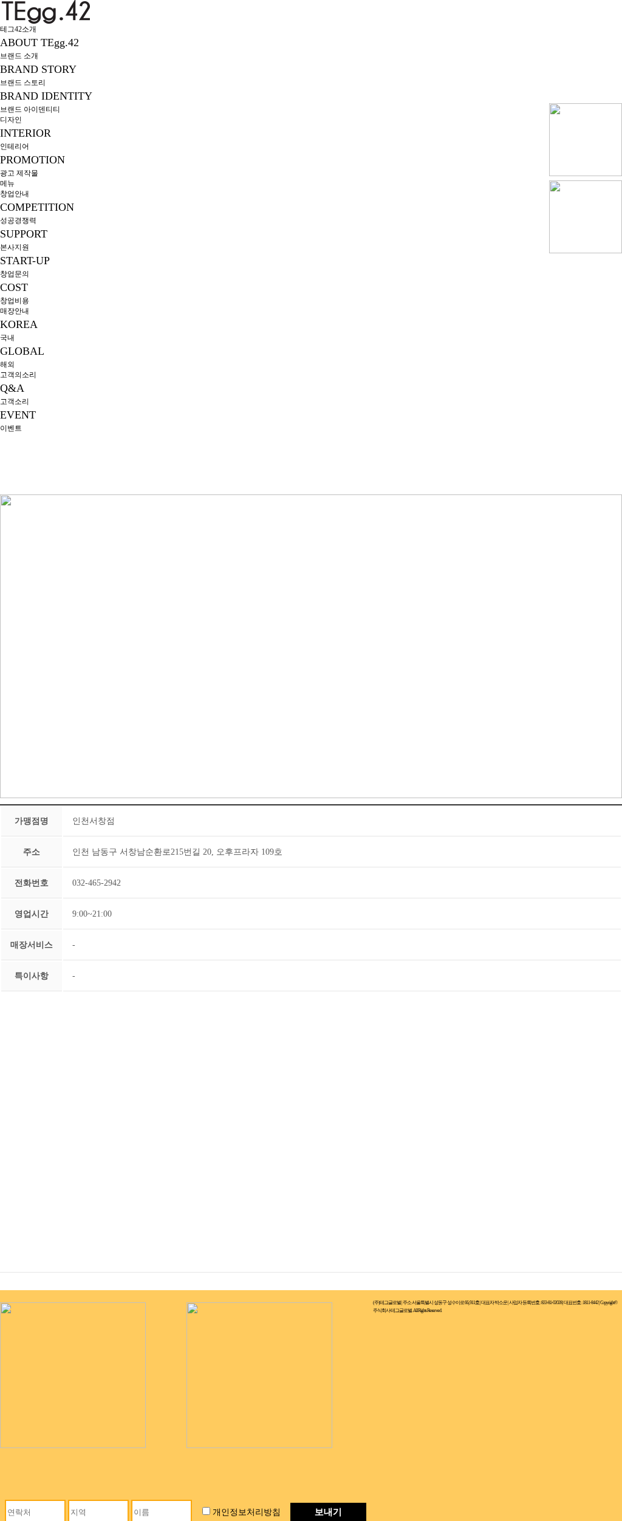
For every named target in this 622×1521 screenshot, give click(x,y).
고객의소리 (18, 375)
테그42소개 (18, 29)
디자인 (11, 119)
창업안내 (14, 194)
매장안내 (14, 311)
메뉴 (7, 183)
